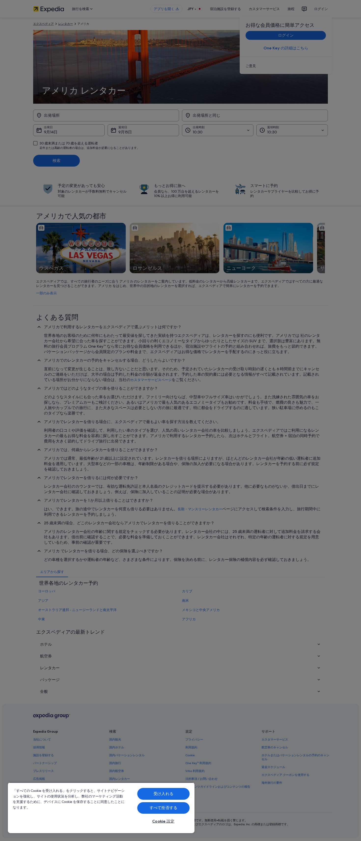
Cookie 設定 (163, 821)
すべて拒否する (163, 807)
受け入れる (163, 793)
